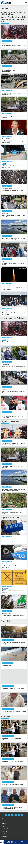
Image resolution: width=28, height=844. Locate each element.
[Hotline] (22, 815)
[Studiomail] (19, 815)
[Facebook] (9, 815)
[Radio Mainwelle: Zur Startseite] (12, 2)
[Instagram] (12, 815)
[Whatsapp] (6, 815)
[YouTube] (16, 815)
